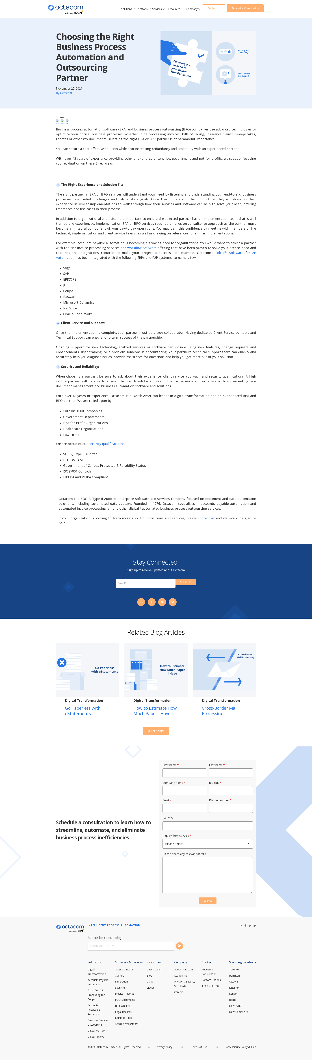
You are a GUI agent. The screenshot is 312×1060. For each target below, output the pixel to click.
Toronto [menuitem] (234, 969)
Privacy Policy (164, 1047)
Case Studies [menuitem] (154, 969)
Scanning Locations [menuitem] (242, 962)
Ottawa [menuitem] (233, 981)
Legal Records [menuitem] (123, 1012)
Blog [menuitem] (149, 975)
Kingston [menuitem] (234, 987)
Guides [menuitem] (151, 981)
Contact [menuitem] (207, 962)
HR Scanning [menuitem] (122, 1005)
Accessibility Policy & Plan (241, 1047)
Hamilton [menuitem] (234, 975)
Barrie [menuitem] (232, 999)
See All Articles (156, 731)
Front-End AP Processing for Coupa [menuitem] (96, 995)
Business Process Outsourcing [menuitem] (98, 1022)
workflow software (142, 248)
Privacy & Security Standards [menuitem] (185, 984)
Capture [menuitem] (119, 975)
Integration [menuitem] (121, 981)
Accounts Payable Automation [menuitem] (98, 982)
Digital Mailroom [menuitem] (97, 1030)
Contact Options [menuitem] (211, 980)
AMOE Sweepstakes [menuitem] (126, 1024)
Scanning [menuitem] (120, 987)
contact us (206, 518)
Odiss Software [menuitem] (124, 969)
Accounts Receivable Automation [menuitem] (94, 1010)
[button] (134, 9)
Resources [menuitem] (154, 962)
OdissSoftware (229, 252)
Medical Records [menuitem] (124, 993)
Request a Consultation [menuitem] (209, 972)
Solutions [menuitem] (94, 962)
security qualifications (106, 444)
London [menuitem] (233, 993)
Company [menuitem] (180, 962)
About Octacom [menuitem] (183, 969)
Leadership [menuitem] (180, 975)
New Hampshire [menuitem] (238, 1012)
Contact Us (214, 8)
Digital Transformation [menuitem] (97, 972)
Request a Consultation (245, 8)
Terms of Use (199, 1047)
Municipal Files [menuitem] (123, 1017)
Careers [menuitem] (178, 992)
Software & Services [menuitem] (129, 962)
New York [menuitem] (234, 1005)
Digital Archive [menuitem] (96, 1036)
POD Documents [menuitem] (125, 999)
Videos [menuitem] (151, 987)
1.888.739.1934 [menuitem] (210, 986)
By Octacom (64, 93)
